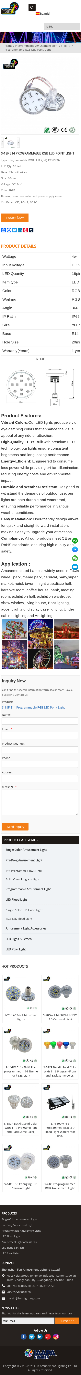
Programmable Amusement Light (36, 46)
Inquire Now (15, 217)
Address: (8, 772)
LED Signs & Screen (19, 939)
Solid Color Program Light (22, 879)
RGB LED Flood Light (19, 918)
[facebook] (24, 1337)
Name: (6, 715)
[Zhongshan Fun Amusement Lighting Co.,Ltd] (10, 13)
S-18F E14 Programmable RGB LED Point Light (33, 707)
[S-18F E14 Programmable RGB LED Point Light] (40, 59)
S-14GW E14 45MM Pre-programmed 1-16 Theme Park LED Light (21, 1071)
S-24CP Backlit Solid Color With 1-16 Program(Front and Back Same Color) (60, 1071)
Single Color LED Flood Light (24, 910)
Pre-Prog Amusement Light (24, 860)
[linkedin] (40, 1337)
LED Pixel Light (16, 949)
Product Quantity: (13, 743)
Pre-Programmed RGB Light (24, 871)
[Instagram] (56, 1337)
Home (8, 46)
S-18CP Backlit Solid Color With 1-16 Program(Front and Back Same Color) (21, 1127)
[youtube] (48, 1337)
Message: (9, 787)
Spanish (45, 13)
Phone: (6, 758)
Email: (7, 729)
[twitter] (32, 1337)
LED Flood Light (16, 899)
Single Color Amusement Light (26, 850)
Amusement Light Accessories (26, 928)
